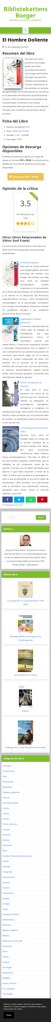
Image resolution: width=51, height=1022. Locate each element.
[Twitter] (19, 499)
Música (6, 935)
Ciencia (6, 797)
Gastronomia (9, 877)
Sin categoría (9, 988)
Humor (6, 887)
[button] (25, 30)
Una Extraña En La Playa (25, 675)
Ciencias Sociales (10, 802)
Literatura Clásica (11, 914)
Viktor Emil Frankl (21, 131)
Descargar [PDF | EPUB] (25, 176)
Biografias (7, 787)
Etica (5, 850)
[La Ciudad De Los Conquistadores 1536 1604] (25, 590)
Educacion (7, 845)
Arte (5, 776)
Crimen (6, 818)
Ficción (6, 861)
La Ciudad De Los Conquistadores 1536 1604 (25, 602)
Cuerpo (6, 829)
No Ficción (7, 946)
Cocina (6, 808)
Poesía (6, 956)
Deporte (6, 834)
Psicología (19, 505)
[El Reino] (25, 697)
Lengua (6, 903)
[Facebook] (7, 499)
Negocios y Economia (13, 940)
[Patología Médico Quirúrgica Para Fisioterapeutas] (25, 624)
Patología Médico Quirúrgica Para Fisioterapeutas (25, 638)
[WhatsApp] (30, 499)
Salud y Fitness (9, 983)
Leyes (5, 909)
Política (6, 962)
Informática (8, 893)
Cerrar (8, 1015)
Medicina (7, 924)
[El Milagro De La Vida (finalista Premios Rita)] (25, 733)
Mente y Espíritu (10, 930)
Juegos (6, 898)
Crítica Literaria (10, 824)
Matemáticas (9, 919)
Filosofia (6, 866)
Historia (6, 882)
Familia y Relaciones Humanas (17, 856)
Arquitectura (9, 771)
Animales (7, 765)
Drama (6, 840)
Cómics (6, 813)
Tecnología (8, 993)
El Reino (25, 710)
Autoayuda (8, 781)
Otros (5, 951)
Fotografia (7, 871)
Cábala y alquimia (11, 792)
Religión (6, 978)
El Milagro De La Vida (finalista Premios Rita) (25, 747)
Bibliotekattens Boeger (26, 12)
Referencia (8, 972)
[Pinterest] (42, 499)
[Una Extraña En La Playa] (25, 661)
